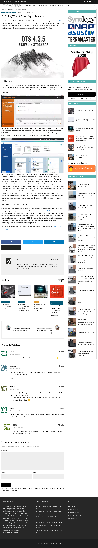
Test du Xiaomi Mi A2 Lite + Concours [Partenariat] (22, 328)
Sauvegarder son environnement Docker (39, 308)
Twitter (26, 523)
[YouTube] (87, 1)
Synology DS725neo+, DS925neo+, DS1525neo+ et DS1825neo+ (84, 147)
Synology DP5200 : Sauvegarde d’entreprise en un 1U (24, 308)
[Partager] (11, 242)
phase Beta (58, 21)
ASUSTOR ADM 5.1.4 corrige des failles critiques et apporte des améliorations (55, 312)
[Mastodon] (90, 1)
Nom (3, 472)
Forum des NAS (47, 211)
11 (44, 304)
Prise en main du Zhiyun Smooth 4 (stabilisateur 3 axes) (44, 329)
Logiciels (52, 5)
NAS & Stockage (29, 5)
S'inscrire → (81, 94)
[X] (84, 1)
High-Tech (42, 5)
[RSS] (95, 1)
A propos (23, 1)
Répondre (61, 352)
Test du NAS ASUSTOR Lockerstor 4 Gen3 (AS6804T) (85, 354)
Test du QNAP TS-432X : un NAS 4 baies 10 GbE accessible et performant (86, 312)
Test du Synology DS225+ (86, 290)
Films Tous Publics (74, 512)
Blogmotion (71, 506)
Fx (18, 260)
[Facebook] (82, 1)
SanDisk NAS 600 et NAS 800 (7, 307)
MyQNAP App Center (75, 515)
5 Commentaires (29, 12)
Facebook (12, 525)
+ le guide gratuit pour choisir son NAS (81, 98)
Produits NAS (21, 302)
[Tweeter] (33, 242)
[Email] (11, 247)
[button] (72, 6)
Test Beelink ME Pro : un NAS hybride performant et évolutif (86, 238)
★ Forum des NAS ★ (8, 1)
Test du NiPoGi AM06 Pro (86, 332)
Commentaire (4, 450)
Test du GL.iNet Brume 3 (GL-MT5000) (85, 156)
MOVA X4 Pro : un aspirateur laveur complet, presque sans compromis (86, 322)
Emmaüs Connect (73, 509)
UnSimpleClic (72, 518)
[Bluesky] (92, 1)
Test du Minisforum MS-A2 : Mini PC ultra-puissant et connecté (87, 196)
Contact (17, 1)
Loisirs (60, 5)
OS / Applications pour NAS (8, 12)
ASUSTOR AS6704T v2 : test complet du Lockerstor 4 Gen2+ (86, 217)
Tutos (67, 5)
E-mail (35, 472)
